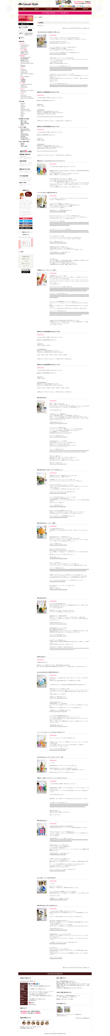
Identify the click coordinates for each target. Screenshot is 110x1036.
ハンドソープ (23, 95)
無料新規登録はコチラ (22, 22)
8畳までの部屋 (24, 122)
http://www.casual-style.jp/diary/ (56, 958)
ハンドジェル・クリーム (26, 96)
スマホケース (23, 85)
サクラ (22, 115)
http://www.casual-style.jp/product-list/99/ (58, 854)
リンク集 (26, 261)
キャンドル (23, 69)
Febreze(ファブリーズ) (26, 130)
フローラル (23, 106)
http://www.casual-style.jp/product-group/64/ (58, 558)
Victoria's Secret (24, 137)
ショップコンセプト (47, 11)
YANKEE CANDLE (25, 134)
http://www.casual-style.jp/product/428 (57, 253)
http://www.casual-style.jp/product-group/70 (58, 545)
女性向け (22, 144)
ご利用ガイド (57, 11)
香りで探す (21, 101)
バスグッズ (23, 91)
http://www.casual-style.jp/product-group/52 (58, 930)
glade (22, 131)
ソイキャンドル (24, 72)
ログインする (26, 24)
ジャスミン (23, 113)
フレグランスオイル (25, 61)
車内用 (22, 125)
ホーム (19, 11)
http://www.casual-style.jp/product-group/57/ (58, 899)
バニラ (22, 112)
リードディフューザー (25, 57)
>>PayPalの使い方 (32, 1000)
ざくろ (22, 116)
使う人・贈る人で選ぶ (24, 141)
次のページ (86, 28)
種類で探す (21, 41)
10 (79, 28)
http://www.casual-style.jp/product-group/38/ (58, 589)
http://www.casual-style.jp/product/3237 (57, 581)
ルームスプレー (24, 46)
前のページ (65, 28)
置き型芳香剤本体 (24, 58)
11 (80, 28)
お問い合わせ (82, 11)
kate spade (23, 136)
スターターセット (24, 54)
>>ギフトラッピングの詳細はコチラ (82, 1018)
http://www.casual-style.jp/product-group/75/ (58, 517)
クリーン (22, 104)
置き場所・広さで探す (24, 118)
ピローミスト (23, 48)
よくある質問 (70, 11)
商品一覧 (32, 11)
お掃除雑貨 (23, 81)
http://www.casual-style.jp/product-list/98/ (58, 53)
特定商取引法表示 (25, 256)
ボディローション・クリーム (27, 90)
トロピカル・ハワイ (25, 109)
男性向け (22, 143)
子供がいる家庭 (24, 146)
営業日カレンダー (25, 258)
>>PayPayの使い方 (32, 1004)
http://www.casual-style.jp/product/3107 (57, 870)
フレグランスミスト (25, 45)
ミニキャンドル (24, 70)
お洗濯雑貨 (23, 79)
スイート (22, 107)
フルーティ (23, 103)
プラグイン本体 (24, 51)
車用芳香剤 (23, 66)
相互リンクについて (26, 263)
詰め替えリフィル (28, 34)
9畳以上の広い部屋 (25, 123)
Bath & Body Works (29, 33)
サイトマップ (26, 265)
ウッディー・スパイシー (26, 110)
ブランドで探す (22, 127)
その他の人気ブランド (25, 139)
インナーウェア (24, 87)
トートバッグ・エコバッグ (26, 84)
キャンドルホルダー (25, 76)
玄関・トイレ (23, 120)
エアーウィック (24, 133)
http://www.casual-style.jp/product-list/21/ (58, 506)
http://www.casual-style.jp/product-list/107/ (58, 242)
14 (83, 28)
